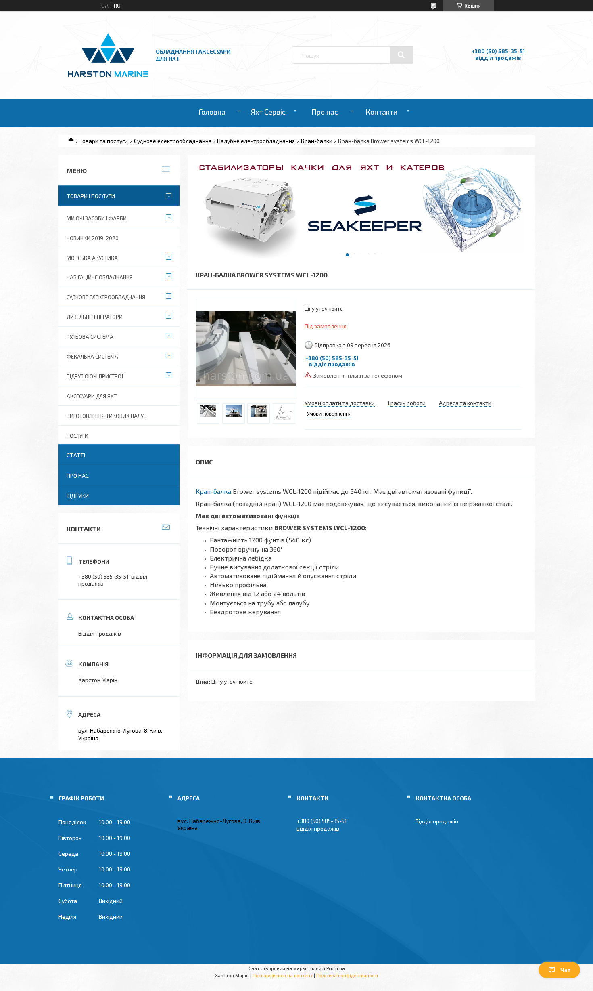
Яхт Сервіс (268, 111)
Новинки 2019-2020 (93, 238)
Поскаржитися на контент (283, 975)
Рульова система (90, 337)
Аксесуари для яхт (92, 396)
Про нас (324, 111)
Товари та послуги (103, 140)
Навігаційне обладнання (100, 277)
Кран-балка (213, 491)
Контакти (381, 111)
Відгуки (78, 495)
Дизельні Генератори (95, 317)
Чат (565, 970)
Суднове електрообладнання (172, 140)
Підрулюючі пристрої (95, 376)
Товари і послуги (91, 196)
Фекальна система (92, 356)
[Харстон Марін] (108, 76)
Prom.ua (335, 968)
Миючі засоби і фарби (97, 218)
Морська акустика (92, 258)
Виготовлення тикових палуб (107, 416)
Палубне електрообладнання (256, 140)
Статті (76, 454)
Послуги (77, 436)
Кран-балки (316, 140)
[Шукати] (401, 54)
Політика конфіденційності (347, 975)
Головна (212, 111)
